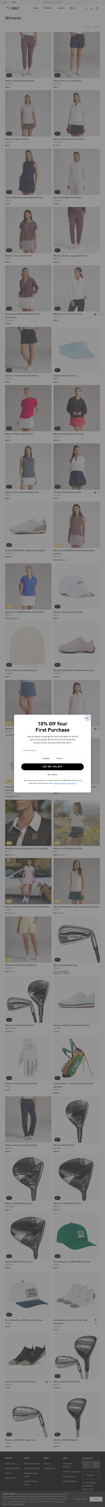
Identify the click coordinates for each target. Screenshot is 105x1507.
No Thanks (52, 775)
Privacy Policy (71, 783)
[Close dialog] (87, 718)
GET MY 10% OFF (52, 767)
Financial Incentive (59, 783)
